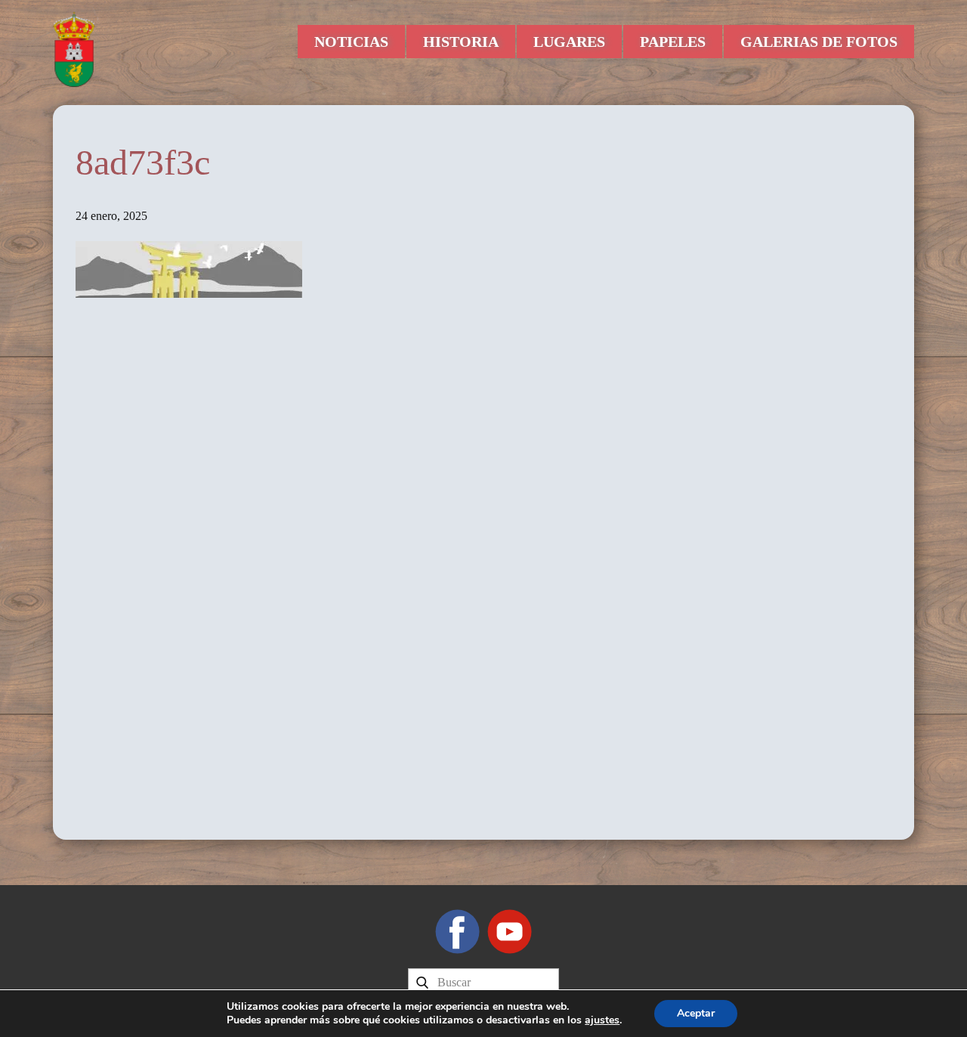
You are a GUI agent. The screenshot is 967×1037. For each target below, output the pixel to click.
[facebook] (457, 931)
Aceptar (696, 1013)
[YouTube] (509, 931)
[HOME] (74, 49)
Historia (461, 41)
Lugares (569, 41)
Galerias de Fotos (818, 41)
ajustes (602, 1020)
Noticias (351, 41)
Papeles (673, 41)
